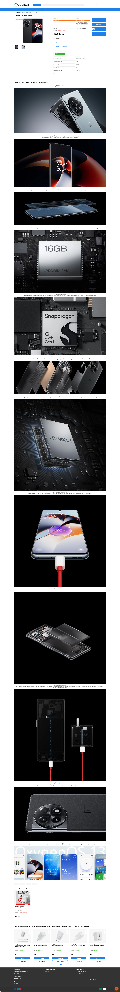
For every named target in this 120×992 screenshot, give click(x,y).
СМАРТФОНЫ (22, 9)
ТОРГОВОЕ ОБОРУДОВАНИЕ (83, 9)
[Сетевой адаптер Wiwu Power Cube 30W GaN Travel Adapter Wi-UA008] (97, 936)
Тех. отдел (47, 971)
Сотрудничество (17, 973)
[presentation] (14, 946)
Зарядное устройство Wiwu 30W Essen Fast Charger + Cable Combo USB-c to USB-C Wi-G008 (22, 945)
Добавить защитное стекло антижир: (61, 36)
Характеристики (25, 82)
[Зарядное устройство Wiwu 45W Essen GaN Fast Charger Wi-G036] (78, 936)
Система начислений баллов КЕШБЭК (21, 971)
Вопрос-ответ (43, 82)
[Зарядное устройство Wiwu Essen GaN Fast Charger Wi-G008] (60, 936)
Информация (17, 969)
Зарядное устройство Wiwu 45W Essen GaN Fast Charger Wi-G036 (78, 945)
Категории (38, 4)
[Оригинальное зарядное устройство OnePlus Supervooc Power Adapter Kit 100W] (22, 898)
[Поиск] (83, 5)
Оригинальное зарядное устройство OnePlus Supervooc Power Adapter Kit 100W (21, 907)
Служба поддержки (50, 969)
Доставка (16, 983)
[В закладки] (30, 891)
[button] (59, 964)
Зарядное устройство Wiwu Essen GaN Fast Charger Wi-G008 (59, 945)
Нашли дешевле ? (60, 53)
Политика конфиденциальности (20, 974)
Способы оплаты (17, 978)
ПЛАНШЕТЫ (36, 9)
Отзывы (34, 82)
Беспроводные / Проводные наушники (61, 926)
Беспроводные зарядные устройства (41, 926)
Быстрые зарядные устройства (22, 926)
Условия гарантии (18, 981)
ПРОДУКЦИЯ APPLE (65, 9)
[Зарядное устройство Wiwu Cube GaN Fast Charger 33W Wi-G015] (41, 936)
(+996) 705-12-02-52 (90, 5)
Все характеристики (58, 73)
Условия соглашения (18, 985)
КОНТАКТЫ (100, 9)
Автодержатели (85, 926)
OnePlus (23, 12)
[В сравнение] (30, 894)
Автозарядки (76, 926)
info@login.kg (80, 973)
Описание (17, 82)
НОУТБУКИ (49, 9)
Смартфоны (18, 12)
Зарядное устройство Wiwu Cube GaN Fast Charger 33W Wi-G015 (41, 945)
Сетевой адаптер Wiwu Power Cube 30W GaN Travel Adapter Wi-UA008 (97, 945)
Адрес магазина (17, 976)
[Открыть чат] (116, 988)
